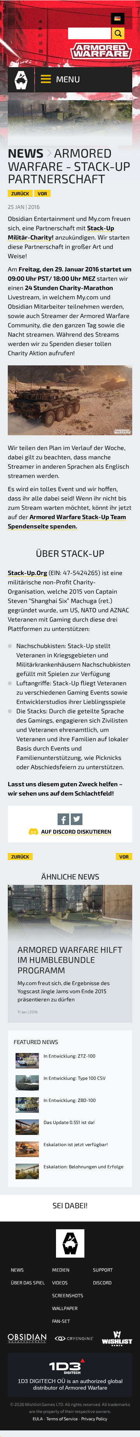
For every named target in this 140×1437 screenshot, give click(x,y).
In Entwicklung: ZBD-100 (70, 1100)
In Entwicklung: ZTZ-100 (69, 1055)
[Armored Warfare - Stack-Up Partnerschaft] (117, 18)
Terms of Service (62, 1418)
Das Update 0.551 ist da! (69, 1122)
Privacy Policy (94, 1418)
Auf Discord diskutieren (76, 831)
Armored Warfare (70, 1243)
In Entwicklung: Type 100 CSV (74, 1078)
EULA (38, 1418)
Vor (42, 193)
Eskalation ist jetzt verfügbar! (76, 1144)
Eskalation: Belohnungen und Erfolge (83, 1166)
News (26, 152)
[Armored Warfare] (101, 51)
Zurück (20, 193)
